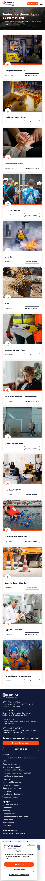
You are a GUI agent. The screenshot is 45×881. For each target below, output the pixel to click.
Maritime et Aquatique (12, 785)
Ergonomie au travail (11, 767)
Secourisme (7, 791)
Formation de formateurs (13, 770)
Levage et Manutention (12, 782)
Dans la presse (9, 820)
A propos (6, 802)
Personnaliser (19, 870)
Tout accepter (19, 864)
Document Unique (10, 764)
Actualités (7, 826)
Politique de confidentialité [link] (19, 875)
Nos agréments (9, 814)
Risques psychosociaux (12, 788)
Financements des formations (15, 817)
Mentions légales (10, 830)
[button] (41, 4)
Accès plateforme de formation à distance (20, 758)
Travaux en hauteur (11, 797)
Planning (6, 811)
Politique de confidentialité (14, 833)
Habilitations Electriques (13, 776)
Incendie (6, 779)
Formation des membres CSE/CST (17, 773)
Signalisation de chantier (13, 794)
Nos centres (8, 808)
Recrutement (8, 823)
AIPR (5, 761)
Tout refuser (31, 845)
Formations (8, 755)
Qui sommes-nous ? (11, 805)
